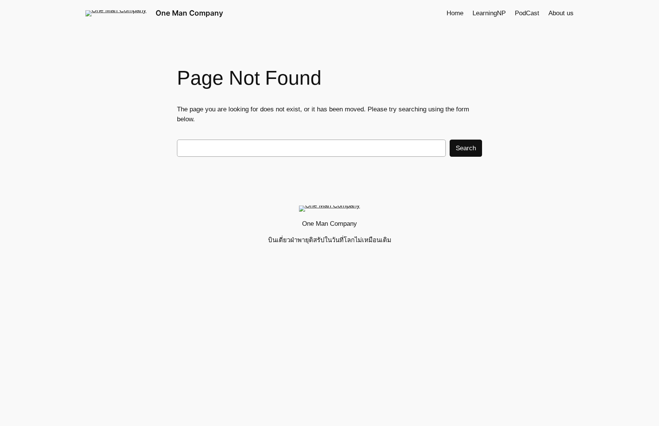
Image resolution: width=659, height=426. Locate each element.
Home (455, 13)
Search (466, 148)
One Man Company (189, 13)
